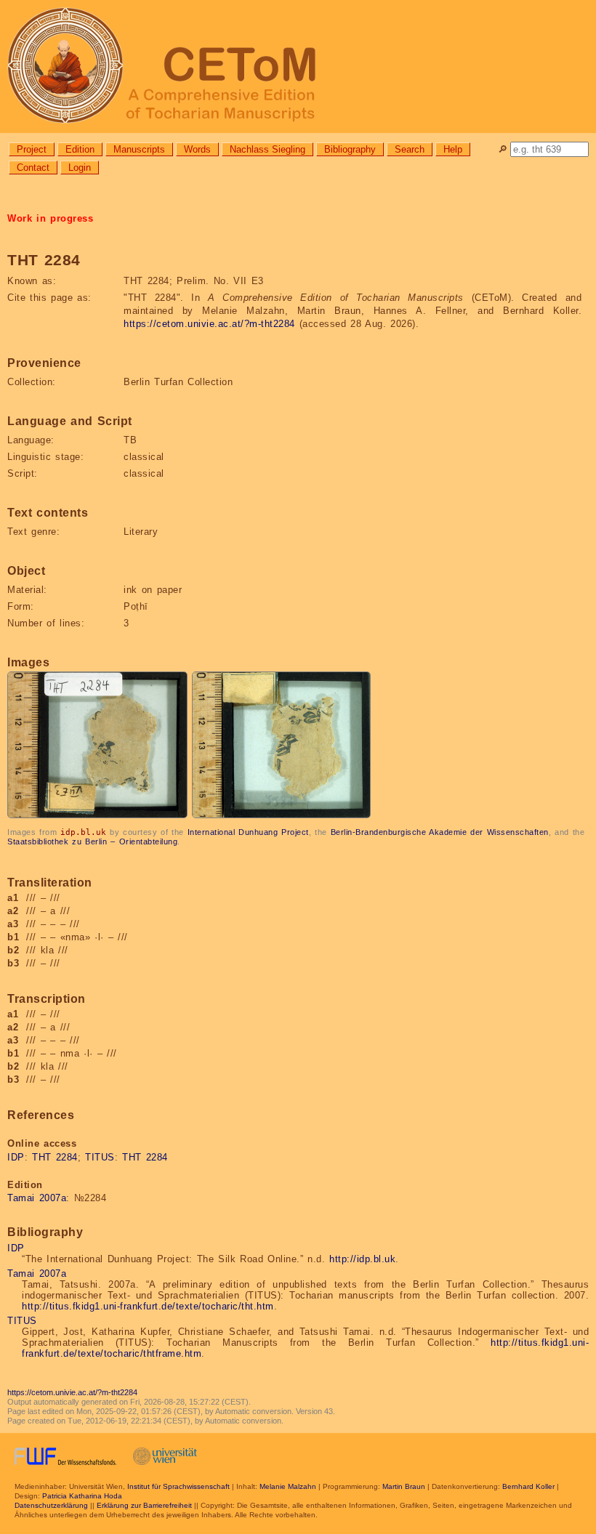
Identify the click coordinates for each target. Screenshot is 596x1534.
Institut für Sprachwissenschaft (178, 1486)
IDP (16, 1157)
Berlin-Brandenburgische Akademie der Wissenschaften (440, 832)
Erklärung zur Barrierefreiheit (144, 1505)
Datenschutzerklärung (51, 1505)
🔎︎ (502, 149)
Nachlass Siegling (267, 149)
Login (79, 167)
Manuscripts (139, 149)
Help (452, 149)
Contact (33, 167)
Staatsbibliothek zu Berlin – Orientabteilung (92, 841)
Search (409, 149)
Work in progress (50, 218)
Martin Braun (403, 1486)
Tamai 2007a (36, 1197)
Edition (79, 149)
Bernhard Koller (528, 1486)
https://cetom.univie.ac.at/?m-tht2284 (209, 323)
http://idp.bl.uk (362, 1259)
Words (197, 149)
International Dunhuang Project (248, 832)
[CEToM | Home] (298, 66)
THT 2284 (55, 1157)
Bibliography (350, 149)
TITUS (100, 1157)
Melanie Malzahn (287, 1486)
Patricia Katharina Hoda (82, 1496)
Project (32, 149)
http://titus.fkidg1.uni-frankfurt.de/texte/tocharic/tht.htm (148, 1306)
